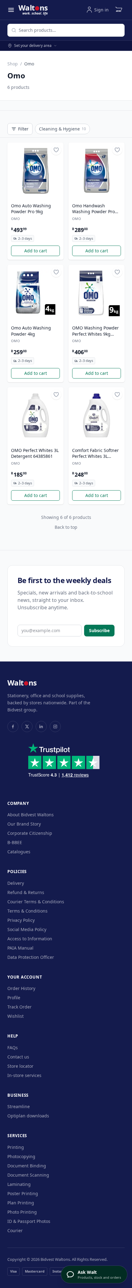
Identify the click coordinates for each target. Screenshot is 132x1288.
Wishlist (15, 1016)
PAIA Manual (20, 948)
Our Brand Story (24, 824)
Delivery (15, 883)
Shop (12, 64)
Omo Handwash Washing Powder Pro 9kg (93, 209)
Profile (13, 997)
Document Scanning (28, 1175)
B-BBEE (14, 842)
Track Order (19, 1007)
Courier (15, 1230)
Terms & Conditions (27, 911)
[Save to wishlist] (56, 150)
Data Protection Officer (30, 957)
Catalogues (18, 852)
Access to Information (29, 939)
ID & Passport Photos (28, 1221)
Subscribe (99, 630)
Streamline (18, 1106)
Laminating (19, 1184)
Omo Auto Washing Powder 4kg (31, 331)
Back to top (66, 527)
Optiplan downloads (28, 1116)
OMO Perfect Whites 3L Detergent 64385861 (35, 453)
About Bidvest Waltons (30, 815)
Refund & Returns (25, 892)
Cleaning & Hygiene (62, 129)
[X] (27, 726)
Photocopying (21, 1156)
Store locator (20, 1066)
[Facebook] (12, 726)
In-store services (24, 1075)
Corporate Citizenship (29, 833)
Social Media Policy (26, 929)
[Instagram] (55, 726)
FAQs (12, 1047)
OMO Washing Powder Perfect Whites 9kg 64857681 (95, 331)
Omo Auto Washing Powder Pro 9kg (31, 208)
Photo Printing (22, 1212)
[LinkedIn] (41, 726)
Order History (21, 988)
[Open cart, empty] (118, 10)
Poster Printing (22, 1193)
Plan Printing (20, 1203)
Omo (15, 218)
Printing (15, 1147)
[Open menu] (11, 10)
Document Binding (26, 1166)
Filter (23, 129)
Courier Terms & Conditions (35, 902)
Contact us (18, 1057)
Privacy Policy (21, 920)
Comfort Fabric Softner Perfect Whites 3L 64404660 (95, 453)
